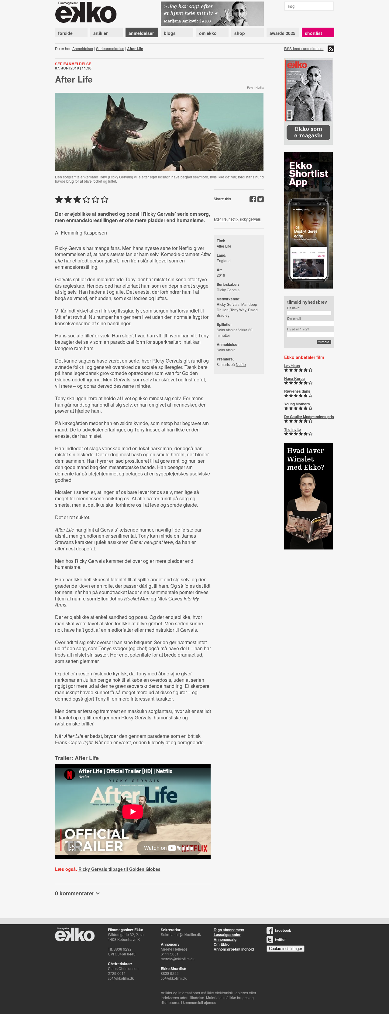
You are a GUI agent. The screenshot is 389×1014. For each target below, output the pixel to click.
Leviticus (292, 365)
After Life (135, 48)
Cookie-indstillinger (285, 948)
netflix (233, 218)
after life (220, 218)
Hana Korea (294, 378)
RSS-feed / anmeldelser (304, 48)
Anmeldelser (82, 48)
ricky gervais (250, 218)
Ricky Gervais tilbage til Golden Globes (119, 869)
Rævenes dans (297, 391)
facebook (283, 930)
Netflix (241, 364)
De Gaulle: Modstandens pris (309, 416)
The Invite (292, 429)
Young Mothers (297, 404)
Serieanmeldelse (110, 48)
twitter (280, 939)
